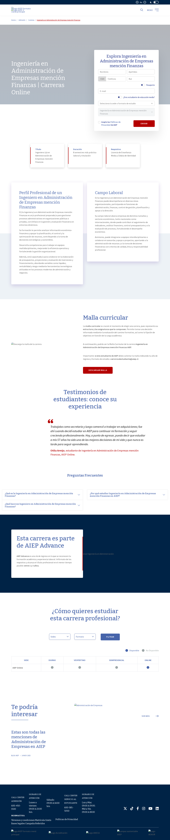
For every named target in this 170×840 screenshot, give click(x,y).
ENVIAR (144, 123)
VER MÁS (146, 716)
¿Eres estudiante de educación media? (139, 97)
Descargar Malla (98, 370)
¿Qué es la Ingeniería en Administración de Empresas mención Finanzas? (39, 494)
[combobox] (125, 103)
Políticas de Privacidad (67, 819)
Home (13, 20)
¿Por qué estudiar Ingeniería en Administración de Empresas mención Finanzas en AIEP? (123, 494)
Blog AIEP (15, 755)
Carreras (31, 20)
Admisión (22, 20)
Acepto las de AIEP (110, 123)
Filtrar (110, 637)
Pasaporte (150, 85)
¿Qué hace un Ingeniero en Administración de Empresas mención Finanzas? (40, 505)
